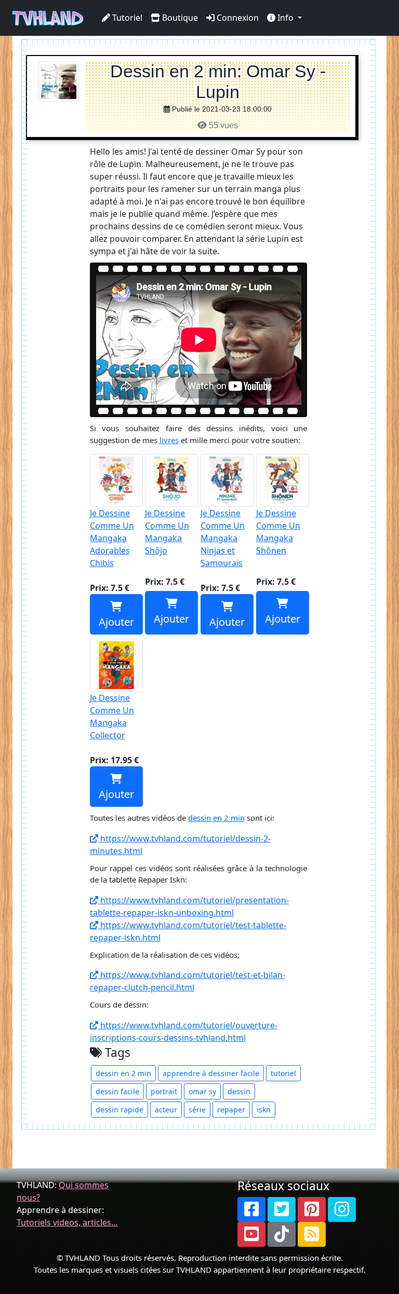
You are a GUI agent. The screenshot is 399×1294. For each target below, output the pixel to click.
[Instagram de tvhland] (342, 1209)
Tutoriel (126, 17)
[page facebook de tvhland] (251, 1209)
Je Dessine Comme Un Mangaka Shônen (278, 531)
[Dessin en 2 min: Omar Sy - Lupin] (58, 80)
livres (169, 440)
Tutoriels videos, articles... (67, 1222)
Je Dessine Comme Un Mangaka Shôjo (167, 531)
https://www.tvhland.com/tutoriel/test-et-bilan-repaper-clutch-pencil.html (187, 981)
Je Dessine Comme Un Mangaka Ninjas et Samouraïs (223, 538)
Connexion (237, 17)
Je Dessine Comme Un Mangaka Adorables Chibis (112, 538)
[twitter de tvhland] (282, 1209)
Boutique (179, 17)
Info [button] (285, 17)
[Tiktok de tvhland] (282, 1234)
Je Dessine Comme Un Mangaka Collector (112, 716)
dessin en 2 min (216, 818)
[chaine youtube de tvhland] (251, 1234)
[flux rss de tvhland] (312, 1234)
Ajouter (116, 622)
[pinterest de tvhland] (312, 1209)
